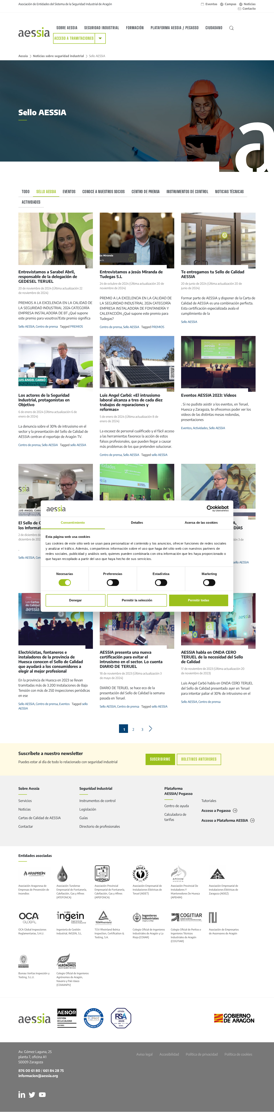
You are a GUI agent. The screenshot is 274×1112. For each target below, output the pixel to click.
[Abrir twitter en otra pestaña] (34, 1094)
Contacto (249, 8)
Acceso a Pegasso (216, 810)
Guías (83, 818)
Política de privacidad (202, 1054)
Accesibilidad (169, 1054)
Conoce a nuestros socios (103, 191)
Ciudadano (214, 28)
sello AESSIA (78, 445)
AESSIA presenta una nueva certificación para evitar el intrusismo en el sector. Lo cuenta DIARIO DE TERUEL (131, 659)
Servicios (25, 801)
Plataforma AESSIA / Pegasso (175, 28)
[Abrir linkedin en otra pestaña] (23, 1094)
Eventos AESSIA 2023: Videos (208, 395)
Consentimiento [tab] (73, 523)
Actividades (31, 202)
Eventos (211, 4)
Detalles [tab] (137, 523)
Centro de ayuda (176, 806)
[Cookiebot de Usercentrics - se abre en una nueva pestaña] (210, 508)
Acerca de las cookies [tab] (201, 523)
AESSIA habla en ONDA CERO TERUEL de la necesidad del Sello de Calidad (212, 657)
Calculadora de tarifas (175, 817)
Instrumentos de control (187, 191)
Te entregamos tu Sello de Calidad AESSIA (212, 274)
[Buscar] (231, 28)
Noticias (250, 4)
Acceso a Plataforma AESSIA (224, 820)
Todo (26, 191)
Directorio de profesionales (99, 826)
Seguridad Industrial (101, 28)
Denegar (75, 600)
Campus (230, 4)
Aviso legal (144, 1054)
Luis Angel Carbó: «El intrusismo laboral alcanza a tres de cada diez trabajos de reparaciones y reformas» (131, 402)
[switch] (113, 582)
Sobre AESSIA (67, 28)
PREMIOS (76, 326)
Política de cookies (238, 1054)
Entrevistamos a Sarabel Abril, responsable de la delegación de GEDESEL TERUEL (47, 276)
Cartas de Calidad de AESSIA (39, 818)
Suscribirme (160, 759)
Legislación (87, 809)
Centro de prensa (146, 191)
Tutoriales (208, 801)
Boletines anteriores (199, 759)
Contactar (25, 826)
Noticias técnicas (229, 191)
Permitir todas (198, 600)
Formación (135, 28)
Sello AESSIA (46, 191)
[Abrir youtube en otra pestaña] (44, 1094)
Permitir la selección (137, 600)
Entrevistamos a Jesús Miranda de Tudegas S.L (131, 274)
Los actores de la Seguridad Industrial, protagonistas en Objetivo (44, 400)
